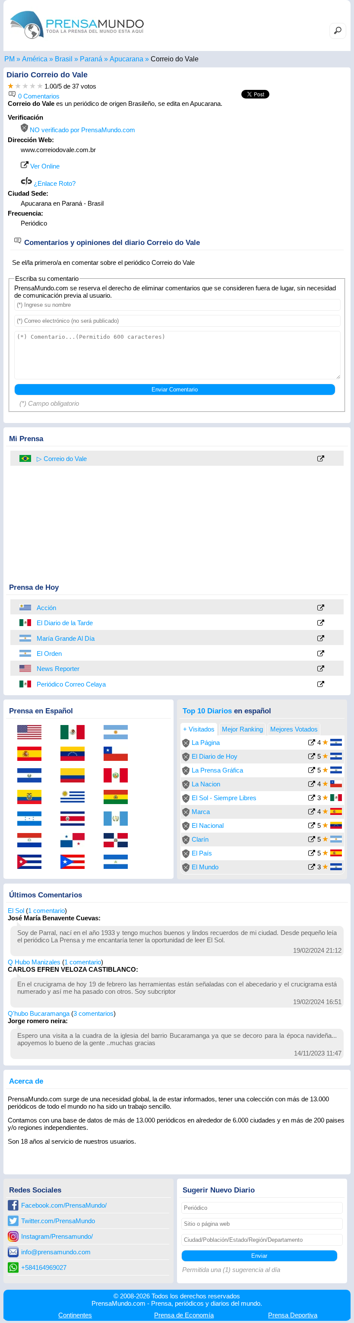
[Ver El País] (311, 854)
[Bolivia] (118, 797)
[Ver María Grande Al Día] (321, 638)
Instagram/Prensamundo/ (57, 1236)
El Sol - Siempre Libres (224, 797)
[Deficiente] (10, 86)
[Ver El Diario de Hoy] (311, 757)
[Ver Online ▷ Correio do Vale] (321, 459)
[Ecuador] (32, 797)
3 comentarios (93, 1013)
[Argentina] (26, 638)
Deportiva (292, 1315)
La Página (206, 742)
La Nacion (206, 784)
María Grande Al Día (66, 638)
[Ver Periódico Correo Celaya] (321, 684)
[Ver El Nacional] (311, 826)
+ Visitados (199, 729)
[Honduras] (32, 819)
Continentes (75, 1315)
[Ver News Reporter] (321, 669)
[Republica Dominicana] (118, 841)
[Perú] (118, 776)
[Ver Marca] (311, 812)
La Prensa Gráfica (217, 770)
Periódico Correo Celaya (71, 684)
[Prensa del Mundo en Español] (77, 41)
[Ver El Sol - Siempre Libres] (311, 798)
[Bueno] (25, 86)
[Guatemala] (118, 819)
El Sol (16, 910)
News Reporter (58, 668)
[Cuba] (32, 862)
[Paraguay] (32, 841)
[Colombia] (75, 776)
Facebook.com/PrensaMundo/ (64, 1205)
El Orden (49, 653)
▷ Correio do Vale (62, 458)
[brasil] (26, 458)
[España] (32, 754)
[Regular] (18, 86)
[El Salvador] (32, 776)
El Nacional (208, 825)
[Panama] (75, 841)
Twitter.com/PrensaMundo (58, 1220)
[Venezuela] (75, 754)
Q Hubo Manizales (34, 962)
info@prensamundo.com (56, 1252)
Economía (184, 1315)
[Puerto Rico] (75, 862)
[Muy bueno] (32, 86)
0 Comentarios (38, 96)
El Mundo (205, 867)
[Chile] (118, 754)
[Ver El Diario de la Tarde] (321, 623)
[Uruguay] (26, 607)
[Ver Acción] (321, 608)
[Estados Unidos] (26, 668)
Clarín (200, 839)
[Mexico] (26, 622)
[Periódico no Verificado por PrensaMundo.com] (186, 745)
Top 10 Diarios (207, 711)
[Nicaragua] (118, 862)
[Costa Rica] (75, 819)
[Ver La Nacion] (311, 785)
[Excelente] (40, 86)
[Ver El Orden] (321, 654)
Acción (46, 607)
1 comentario (46, 910)
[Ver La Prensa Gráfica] (311, 771)
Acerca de (26, 1081)
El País (202, 853)
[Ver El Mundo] (311, 867)
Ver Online (44, 166)
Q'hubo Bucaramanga (39, 1013)
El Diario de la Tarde (65, 623)
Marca (201, 811)
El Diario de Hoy (214, 756)
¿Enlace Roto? (54, 183)
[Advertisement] (273, 167)
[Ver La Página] (311, 743)
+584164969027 (43, 1267)
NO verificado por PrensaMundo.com (81, 130)
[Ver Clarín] (311, 840)
